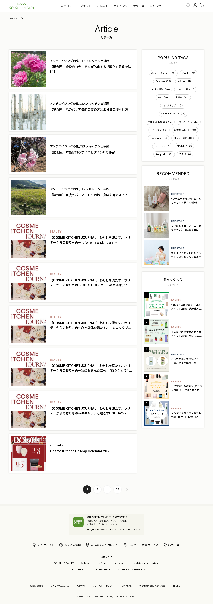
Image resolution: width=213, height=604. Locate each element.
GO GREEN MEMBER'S (131, 569)
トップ (12, 18)
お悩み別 (102, 6)
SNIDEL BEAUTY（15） (173, 113)
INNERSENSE (102, 569)
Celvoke (86, 563)
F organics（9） (159, 138)
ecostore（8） (163, 146)
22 (117, 489)
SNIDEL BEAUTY (64, 563)
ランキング (121, 6)
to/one (102, 563)
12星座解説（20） (161, 89)
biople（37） (189, 73)
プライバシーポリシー (103, 586)
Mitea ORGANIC (77, 569)
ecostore (119, 563)
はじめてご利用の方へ (104, 544)
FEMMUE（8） (185, 146)
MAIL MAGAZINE (59, 586)
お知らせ (155, 6)
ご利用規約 (126, 586)
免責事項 (81, 586)
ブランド (86, 6)
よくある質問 (72, 544)
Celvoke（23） (163, 81)
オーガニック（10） (189, 121)
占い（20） (164, 97)
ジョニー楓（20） (186, 89)
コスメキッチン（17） (173, 105)
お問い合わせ (36, 586)
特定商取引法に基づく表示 (152, 586)
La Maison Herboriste (145, 563)
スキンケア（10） (159, 129)
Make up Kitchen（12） (161, 121)
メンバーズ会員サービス (143, 544)
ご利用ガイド (46, 544)
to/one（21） (184, 81)
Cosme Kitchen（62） (164, 73)
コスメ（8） (185, 154)
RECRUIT (177, 586)
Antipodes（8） (165, 154)
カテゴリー (68, 6)
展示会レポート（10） (185, 129)
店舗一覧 (174, 544)
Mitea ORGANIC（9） (186, 138)
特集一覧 (139, 6)
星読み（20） (182, 97)
